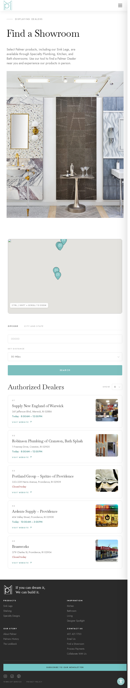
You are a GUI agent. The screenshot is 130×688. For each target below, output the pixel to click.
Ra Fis (100, 455)
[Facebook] (12, 676)
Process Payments (75, 648)
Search (65, 370)
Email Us (71, 639)
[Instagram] (5, 676)
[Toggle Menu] (120, 5)
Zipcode (13, 326)
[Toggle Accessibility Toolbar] (121, 681)
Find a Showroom (75, 644)
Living (70, 615)
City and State (34, 326)
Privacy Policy (34, 682)
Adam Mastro (102, 525)
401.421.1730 (74, 634)
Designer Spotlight (76, 620)
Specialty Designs (11, 615)
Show (106, 386)
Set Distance (16, 348)
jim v (99, 419)
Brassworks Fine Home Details (107, 560)
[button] (58, 275)
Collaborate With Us (76, 653)
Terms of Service (12, 682)
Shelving (7, 611)
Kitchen (70, 606)
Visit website (20, 422)
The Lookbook (10, 644)
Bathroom (71, 611)
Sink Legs (8, 606)
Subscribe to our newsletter (65, 667)
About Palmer (10, 634)
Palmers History (11, 639)
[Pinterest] (19, 676)
